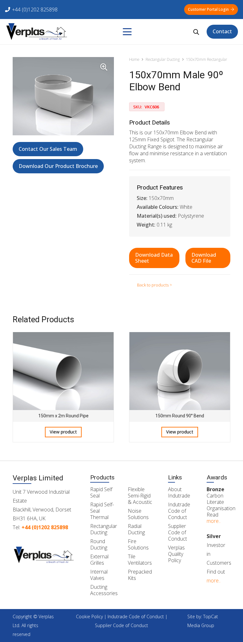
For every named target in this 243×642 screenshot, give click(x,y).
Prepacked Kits (140, 574)
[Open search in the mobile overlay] (196, 32)
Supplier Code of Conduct (177, 532)
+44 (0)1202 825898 (45, 527)
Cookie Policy (89, 616)
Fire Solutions (138, 544)
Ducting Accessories (104, 590)
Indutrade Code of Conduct (179, 511)
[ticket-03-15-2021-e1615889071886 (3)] (36, 31)
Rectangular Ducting (163, 59)
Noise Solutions (138, 514)
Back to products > (154, 285)
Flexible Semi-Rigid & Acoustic (140, 495)
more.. (214, 520)
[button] (127, 31)
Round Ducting (98, 544)
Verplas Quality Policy (176, 554)
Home (134, 59)
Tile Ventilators (140, 559)
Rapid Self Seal (101, 492)
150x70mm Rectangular (206, 59)
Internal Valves (99, 574)
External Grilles (99, 559)
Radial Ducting (136, 529)
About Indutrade (179, 492)
